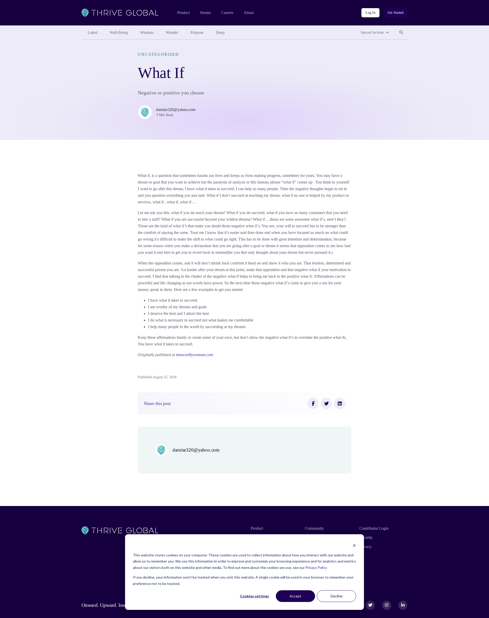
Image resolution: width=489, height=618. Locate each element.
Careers (227, 12)
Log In (370, 13)
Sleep (220, 32)
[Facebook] (313, 403)
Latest (92, 32)
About (248, 12)
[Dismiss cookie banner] (354, 545)
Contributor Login (374, 528)
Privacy (365, 546)
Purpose (197, 32)
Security (366, 537)
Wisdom (146, 32)
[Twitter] (326, 403)
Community (314, 528)
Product (183, 12)
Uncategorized (158, 54)
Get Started (395, 13)
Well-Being (119, 32)
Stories (205, 12)
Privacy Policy (316, 567)
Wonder (172, 32)
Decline (337, 596)
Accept (295, 596)
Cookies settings (254, 596)
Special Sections (372, 32)
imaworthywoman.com (194, 355)
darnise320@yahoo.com (175, 109)
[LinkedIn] (339, 403)
